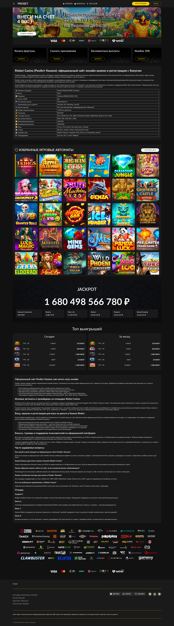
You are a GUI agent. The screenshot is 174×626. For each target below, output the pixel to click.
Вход (156, 3)
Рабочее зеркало (20, 601)
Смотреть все (150, 150)
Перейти (21, 59)
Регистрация (140, 3)
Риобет (23, 3)
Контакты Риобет (21, 604)
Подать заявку (26, 33)
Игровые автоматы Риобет (25, 595)
